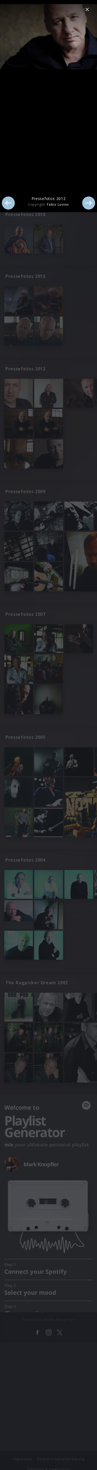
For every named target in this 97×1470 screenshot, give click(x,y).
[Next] (88, 203)
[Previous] (8, 203)
